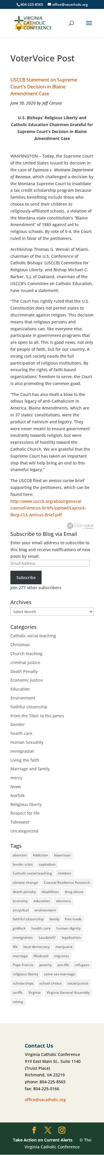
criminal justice (25, 662)
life (15, 946)
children (64, 873)
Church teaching (26, 653)
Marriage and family (30, 768)
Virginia (34, 992)
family (54, 919)
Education (20, 689)
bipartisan (62, 855)
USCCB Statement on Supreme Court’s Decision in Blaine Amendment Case (43, 87)
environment (45, 910)
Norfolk (17, 795)
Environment (22, 698)
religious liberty (25, 974)
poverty (45, 964)
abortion (20, 855)
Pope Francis (23, 964)
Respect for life (25, 813)
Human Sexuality (26, 742)
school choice (50, 983)
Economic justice (26, 680)
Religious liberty (26, 804)
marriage (20, 955)
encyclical (21, 910)
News (15, 786)
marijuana (64, 946)
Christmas (20, 644)
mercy (16, 777)
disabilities (50, 891)
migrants (61, 955)
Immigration (22, 751)
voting (18, 1001)
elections (63, 900)
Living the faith (24, 760)
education (42, 900)
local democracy (36, 946)
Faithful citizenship (28, 707)
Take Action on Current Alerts (43, 1140)
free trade (73, 919)
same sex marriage (59, 974)
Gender (17, 724)
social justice (77, 983)
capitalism (47, 864)
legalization (71, 937)
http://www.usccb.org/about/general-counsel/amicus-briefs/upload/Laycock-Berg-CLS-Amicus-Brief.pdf (48, 508)
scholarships (23, 983)
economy (20, 900)
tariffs (18, 992)
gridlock (19, 928)
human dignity (68, 928)
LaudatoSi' (47, 937)
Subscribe (26, 577)
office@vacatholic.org (45, 1099)
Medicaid (41, 955)
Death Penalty (24, 671)
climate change (25, 882)
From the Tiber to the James (37, 715)
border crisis (23, 864)
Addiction (40, 855)
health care (21, 733)
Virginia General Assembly (68, 992)
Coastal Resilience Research (67, 882)
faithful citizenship (28, 919)
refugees (82, 964)
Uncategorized (24, 831)
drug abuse (74, 891)
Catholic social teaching (33, 635)
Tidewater (20, 822)
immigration (23, 937)
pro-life (63, 964)
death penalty (24, 891)
